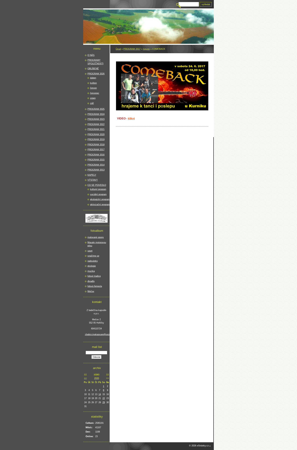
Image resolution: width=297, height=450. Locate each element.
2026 (96, 378)
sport (89, 251)
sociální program (98, 194)
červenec (94, 93)
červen (146, 49)
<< (85, 374)
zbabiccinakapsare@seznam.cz (96, 334)
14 (99, 394)
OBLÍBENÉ (93, 68)
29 (103, 402)
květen (93, 83)
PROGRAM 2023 (95, 119)
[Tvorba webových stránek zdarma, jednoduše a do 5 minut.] (210, 446)
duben (93, 78)
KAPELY (91, 175)
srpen (93, 98)
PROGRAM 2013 (95, 170)
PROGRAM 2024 (95, 114)
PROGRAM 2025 (95, 109)
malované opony (95, 237)
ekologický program (99, 199)
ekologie (91, 266)
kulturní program (98, 189)
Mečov (90, 291)
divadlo (91, 281)
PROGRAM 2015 (95, 159)
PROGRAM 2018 (95, 144)
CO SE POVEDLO (96, 185)
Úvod (118, 49)
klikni (131, 118)
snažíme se (93, 256)
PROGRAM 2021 (95, 129)
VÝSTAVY (92, 180)
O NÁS (91, 55)
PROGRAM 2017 (131, 49)
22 (103, 398)
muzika (91, 271)
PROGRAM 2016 (95, 154)
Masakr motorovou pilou (96, 244)
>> (107, 374)
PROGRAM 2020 (95, 134)
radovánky (92, 261)
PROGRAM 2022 (95, 124)
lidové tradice (94, 276)
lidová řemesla (94, 286)
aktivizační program (100, 204)
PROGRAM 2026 (95, 73)
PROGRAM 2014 (95, 165)
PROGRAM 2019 (95, 139)
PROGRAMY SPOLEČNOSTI (95, 62)
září (92, 103)
